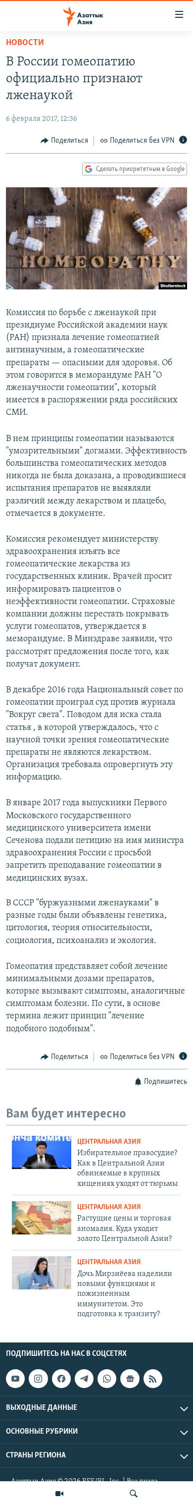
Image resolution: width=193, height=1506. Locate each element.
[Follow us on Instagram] (38, 1378)
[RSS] (153, 1378)
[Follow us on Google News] (129, 1378)
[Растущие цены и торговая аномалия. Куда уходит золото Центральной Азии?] (41, 1217)
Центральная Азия (109, 1142)
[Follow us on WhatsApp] (106, 1378)
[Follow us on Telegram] (84, 1378)
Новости (25, 43)
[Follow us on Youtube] (15, 1378)
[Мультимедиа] (59, 1493)
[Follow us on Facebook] (61, 1378)
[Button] (64, 140)
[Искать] (133, 1493)
